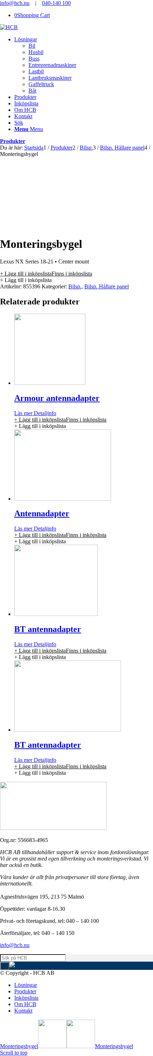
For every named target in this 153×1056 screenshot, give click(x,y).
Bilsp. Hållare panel (106, 286)
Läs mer (23, 413)
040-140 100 (56, 3)
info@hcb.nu (15, 3)
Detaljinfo (44, 413)
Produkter (12, 141)
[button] (46, 274)
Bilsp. (74, 286)
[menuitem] (83, 65)
